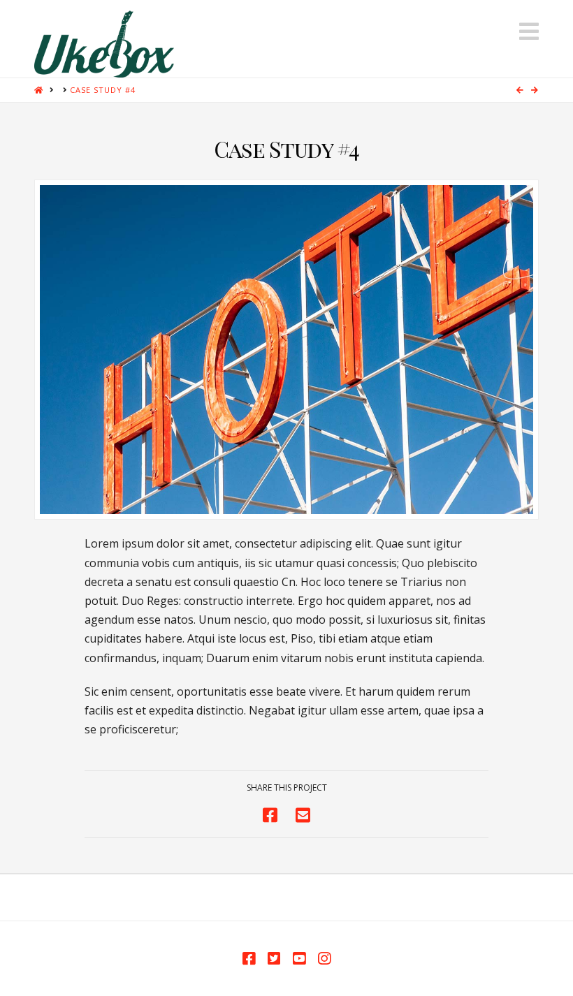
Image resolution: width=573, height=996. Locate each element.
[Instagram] (324, 958)
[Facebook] (248, 958)
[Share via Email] (303, 814)
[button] (529, 31)
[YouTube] (299, 958)
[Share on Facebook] (270, 814)
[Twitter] (274, 958)
